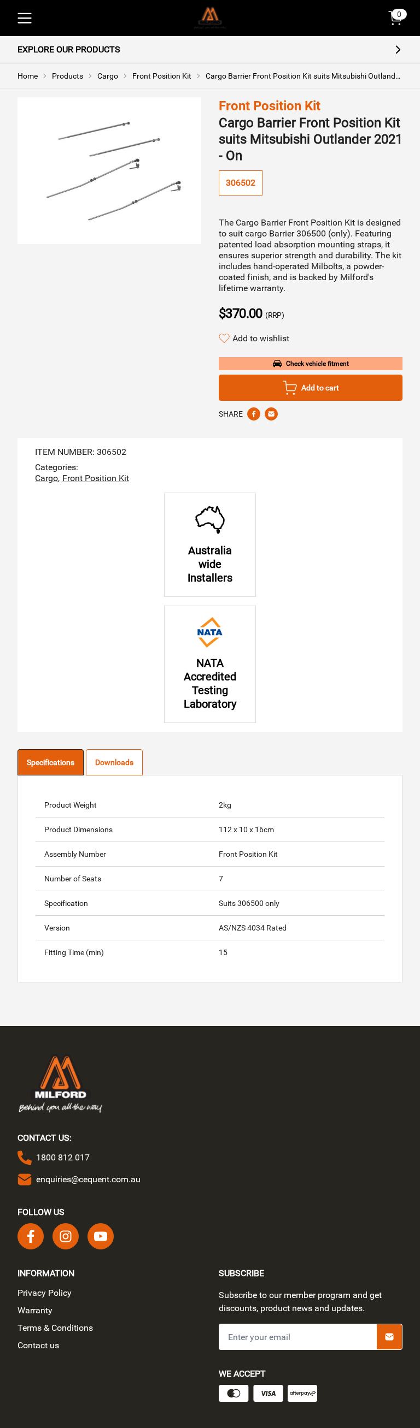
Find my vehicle (217, 755)
